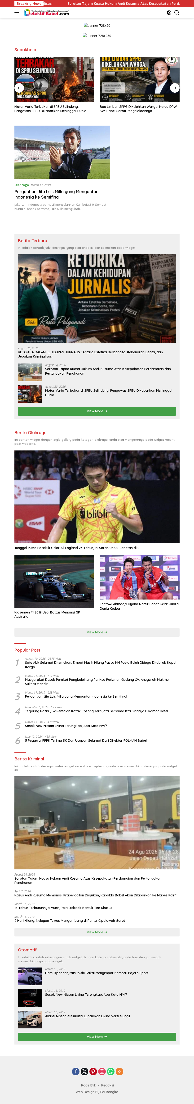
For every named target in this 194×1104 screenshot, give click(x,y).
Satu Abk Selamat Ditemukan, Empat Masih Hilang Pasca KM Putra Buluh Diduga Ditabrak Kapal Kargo (100, 664)
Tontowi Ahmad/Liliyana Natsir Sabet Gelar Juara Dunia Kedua (139, 606)
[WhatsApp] (111, 1072)
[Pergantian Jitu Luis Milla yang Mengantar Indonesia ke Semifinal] (62, 152)
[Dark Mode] (169, 13)
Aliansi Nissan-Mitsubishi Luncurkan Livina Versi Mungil (87, 1016)
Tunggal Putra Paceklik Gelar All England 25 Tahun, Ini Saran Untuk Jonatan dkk (77, 548)
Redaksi (107, 1085)
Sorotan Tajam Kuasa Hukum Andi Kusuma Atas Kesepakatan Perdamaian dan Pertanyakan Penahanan (108, 371)
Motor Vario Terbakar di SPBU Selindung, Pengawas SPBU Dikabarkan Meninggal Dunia (50, 108)
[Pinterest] (93, 1072)
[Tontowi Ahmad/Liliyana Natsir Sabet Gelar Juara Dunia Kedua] (140, 577)
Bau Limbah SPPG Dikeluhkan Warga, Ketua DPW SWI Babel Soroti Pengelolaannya (138, 108)
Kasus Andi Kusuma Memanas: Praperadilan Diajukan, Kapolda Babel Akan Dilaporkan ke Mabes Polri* (95, 895)
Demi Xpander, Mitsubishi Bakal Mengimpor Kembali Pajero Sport (96, 973)
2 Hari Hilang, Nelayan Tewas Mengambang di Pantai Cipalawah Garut (69, 920)
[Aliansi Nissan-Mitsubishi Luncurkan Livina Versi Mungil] (30, 1019)
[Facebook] (75, 1072)
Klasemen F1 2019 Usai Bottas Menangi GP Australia (47, 614)
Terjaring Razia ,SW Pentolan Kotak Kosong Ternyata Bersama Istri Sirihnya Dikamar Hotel (96, 711)
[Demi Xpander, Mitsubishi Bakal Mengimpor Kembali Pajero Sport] (30, 976)
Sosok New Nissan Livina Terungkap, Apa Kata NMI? (66, 726)
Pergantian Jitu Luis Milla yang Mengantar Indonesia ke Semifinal (56, 194)
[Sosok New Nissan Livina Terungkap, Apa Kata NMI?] (30, 998)
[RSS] (119, 1072)
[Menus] (17, 13)
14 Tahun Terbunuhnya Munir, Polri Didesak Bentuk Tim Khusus (63, 908)
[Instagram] (102, 1072)
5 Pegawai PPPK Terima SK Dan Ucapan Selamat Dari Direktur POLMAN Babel (86, 740)
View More (95, 411)
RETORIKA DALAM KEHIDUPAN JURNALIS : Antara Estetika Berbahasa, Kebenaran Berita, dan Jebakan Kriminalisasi (90, 354)
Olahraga (21, 185)
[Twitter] (84, 1072)
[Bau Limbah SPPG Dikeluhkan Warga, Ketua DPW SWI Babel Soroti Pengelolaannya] (140, 79)
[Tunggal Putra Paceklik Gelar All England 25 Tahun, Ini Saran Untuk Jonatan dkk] (97, 496)
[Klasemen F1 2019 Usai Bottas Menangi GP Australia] (54, 581)
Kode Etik (88, 1085)
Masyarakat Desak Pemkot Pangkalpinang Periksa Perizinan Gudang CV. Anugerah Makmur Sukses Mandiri (97, 681)
